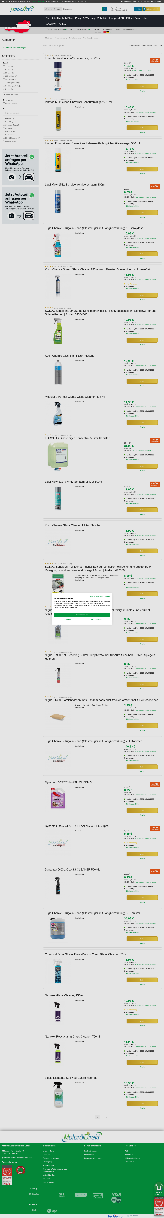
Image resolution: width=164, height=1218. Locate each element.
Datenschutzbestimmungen (99, 596)
